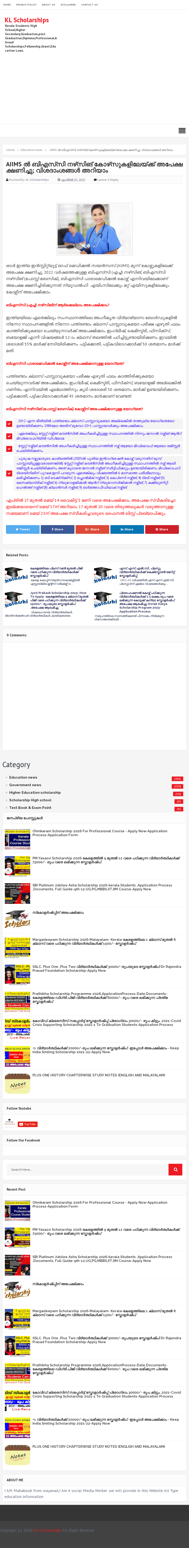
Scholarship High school (30, 800)
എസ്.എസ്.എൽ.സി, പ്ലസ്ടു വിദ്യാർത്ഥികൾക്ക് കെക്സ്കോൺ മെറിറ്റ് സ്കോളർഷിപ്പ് (147, 572)
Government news (25, 785)
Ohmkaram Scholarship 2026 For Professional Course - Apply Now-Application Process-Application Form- (99, 833)
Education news (23, 777)
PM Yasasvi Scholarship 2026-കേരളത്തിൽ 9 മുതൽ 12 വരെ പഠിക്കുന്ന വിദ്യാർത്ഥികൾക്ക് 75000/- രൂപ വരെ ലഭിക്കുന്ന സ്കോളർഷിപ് (106, 860)
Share (58, 529)
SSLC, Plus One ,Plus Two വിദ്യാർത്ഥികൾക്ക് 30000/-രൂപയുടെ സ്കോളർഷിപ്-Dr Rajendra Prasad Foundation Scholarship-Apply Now (106, 969)
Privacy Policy (26, 4)
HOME (7, 4)
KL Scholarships (27, 20)
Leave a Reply (107, 179)
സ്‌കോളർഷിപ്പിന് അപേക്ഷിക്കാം (58, 912)
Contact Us (89, 4)
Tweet (25, 529)
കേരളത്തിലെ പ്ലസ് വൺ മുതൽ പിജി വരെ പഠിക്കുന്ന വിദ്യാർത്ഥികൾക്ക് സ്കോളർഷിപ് (56, 572)
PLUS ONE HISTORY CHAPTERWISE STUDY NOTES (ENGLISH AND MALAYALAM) (98, 1075)
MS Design (143, 1542)
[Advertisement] (100, 87)
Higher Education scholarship (35, 793)
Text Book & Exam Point (30, 808)
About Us (48, 4)
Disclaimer (68, 4)
